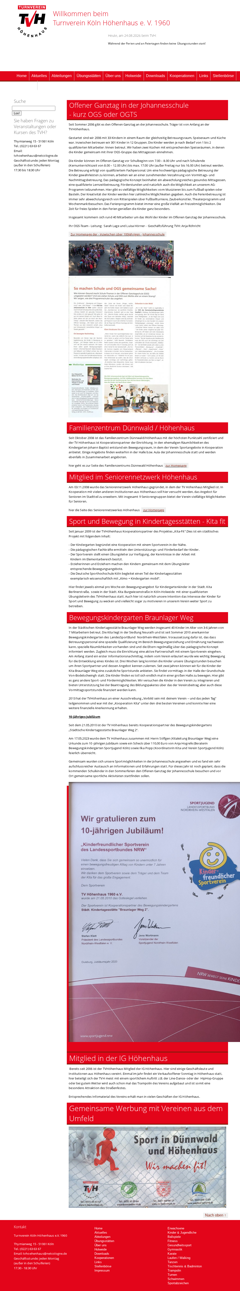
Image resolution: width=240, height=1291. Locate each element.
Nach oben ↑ (215, 1215)
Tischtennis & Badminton (185, 1266)
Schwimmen (176, 1279)
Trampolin (174, 1270)
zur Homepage (176, 465)
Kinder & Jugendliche (182, 1232)
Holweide (133, 76)
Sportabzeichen (178, 1283)
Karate (172, 1253)
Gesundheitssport (179, 1245)
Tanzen (172, 1262)
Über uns (113, 76)
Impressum (26, 85)
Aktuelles (39, 76)
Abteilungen (62, 76)
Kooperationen (182, 76)
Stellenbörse (223, 76)
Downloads (155, 76)
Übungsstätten (89, 76)
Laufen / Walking (179, 1258)
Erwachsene (176, 1228)
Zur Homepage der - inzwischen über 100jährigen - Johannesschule (118, 234)
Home (22, 76)
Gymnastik (175, 1249)
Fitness (173, 1241)
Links (203, 76)
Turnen (172, 1274)
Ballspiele (174, 1237)
